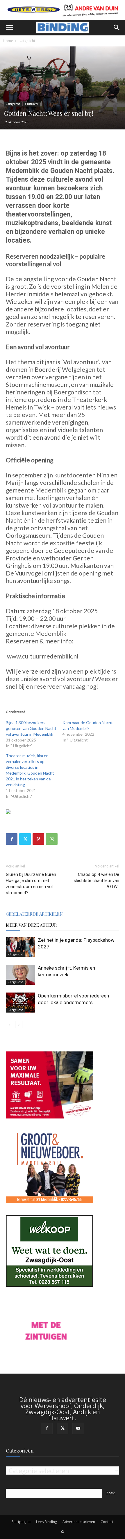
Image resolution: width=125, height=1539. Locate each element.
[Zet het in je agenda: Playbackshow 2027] (20, 947)
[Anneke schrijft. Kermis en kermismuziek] (20, 975)
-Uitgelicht (27, 40)
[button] (9, 27)
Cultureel (31, 104)
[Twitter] (25, 839)
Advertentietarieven (79, 1521)
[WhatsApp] (52, 839)
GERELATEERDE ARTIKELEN (34, 914)
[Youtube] (78, 1428)
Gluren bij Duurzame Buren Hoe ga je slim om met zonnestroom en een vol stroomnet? (31, 883)
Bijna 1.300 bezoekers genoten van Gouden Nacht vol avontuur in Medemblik (31, 728)
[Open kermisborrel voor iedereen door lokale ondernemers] (20, 1003)
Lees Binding (46, 1521)
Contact (107, 1521)
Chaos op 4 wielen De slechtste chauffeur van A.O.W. (96, 880)
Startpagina (21, 1521)
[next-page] (18, 1024)
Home (8, 40)
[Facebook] (11, 839)
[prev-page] (9, 1024)
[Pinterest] (38, 839)
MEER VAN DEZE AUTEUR (31, 925)
